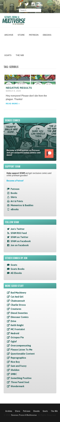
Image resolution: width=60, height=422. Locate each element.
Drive (13, 321)
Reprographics (18, 357)
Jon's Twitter (17, 229)
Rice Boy (15, 362)
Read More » (13, 104)
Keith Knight (17, 325)
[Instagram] (33, 4)
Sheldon (15, 370)
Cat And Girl (17, 296)
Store (21, 35)
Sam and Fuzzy (19, 366)
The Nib (20, 55)
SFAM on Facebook (21, 241)
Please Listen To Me (21, 349)
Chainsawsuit (18, 300)
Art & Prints (17, 201)
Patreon (33, 35)
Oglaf (14, 341)
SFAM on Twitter (19, 237)
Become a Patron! (15, 181)
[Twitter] (27, 4)
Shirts (14, 197)
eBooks (15, 209)
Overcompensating (21, 345)
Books (14, 193)
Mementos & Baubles (22, 205)
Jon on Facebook (20, 245)
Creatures (16, 309)
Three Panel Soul (20, 382)
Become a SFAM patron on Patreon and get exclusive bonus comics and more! (23, 152)
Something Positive (21, 378)
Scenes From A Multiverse (24, 415)
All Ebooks (16, 273)
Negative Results (19, 87)
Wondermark (17, 386)
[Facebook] (20, 4)
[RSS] (39, 4)
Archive (8, 35)
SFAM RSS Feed (19, 233)
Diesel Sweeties (19, 313)
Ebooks (47, 35)
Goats (7, 55)
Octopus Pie (17, 337)
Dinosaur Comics (20, 317)
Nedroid (15, 333)
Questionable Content (23, 353)
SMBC (14, 374)
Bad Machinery (18, 292)
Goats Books (17, 269)
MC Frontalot (18, 329)
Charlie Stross (18, 305)
